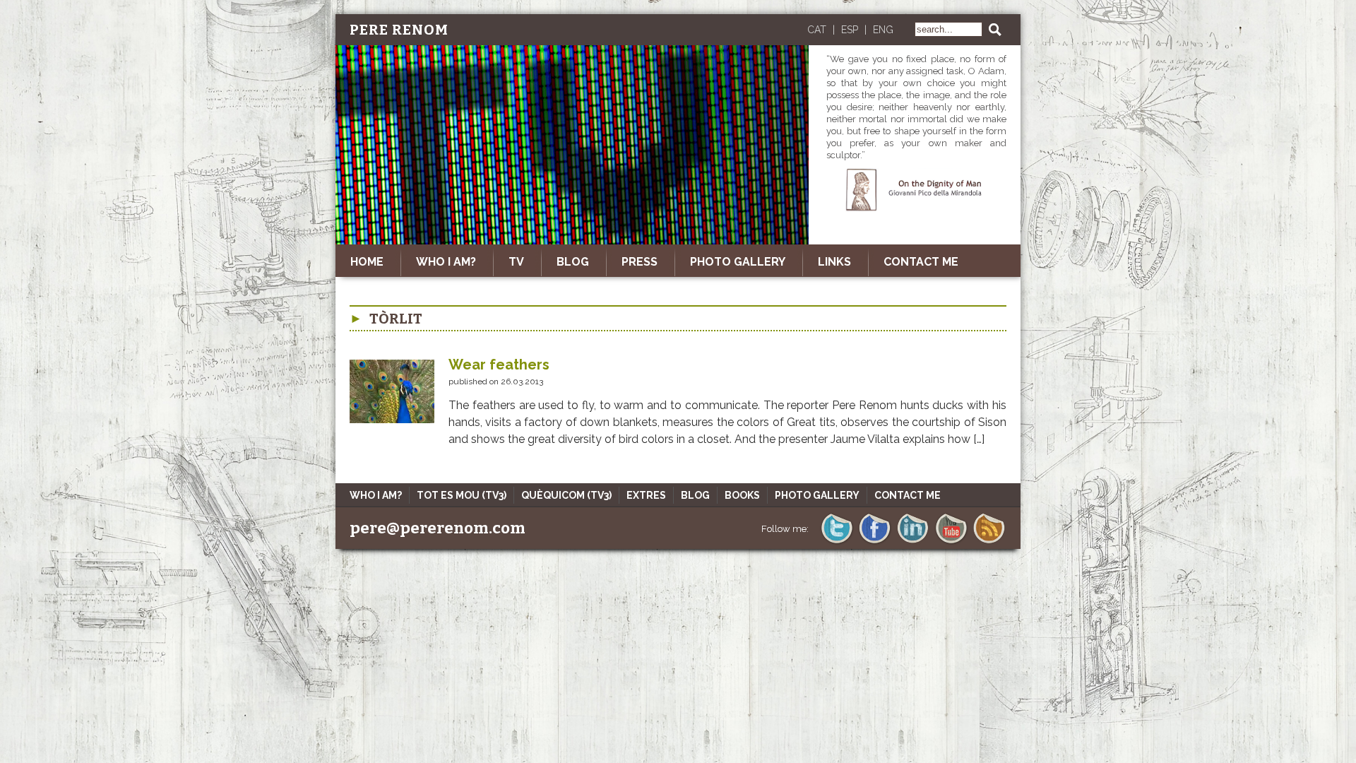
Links (834, 261)
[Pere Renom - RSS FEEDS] (989, 542)
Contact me (921, 261)
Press (640, 261)
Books (742, 495)
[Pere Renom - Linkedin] (913, 542)
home (366, 261)
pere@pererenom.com (437, 528)
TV (516, 261)
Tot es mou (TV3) (461, 495)
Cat (816, 29)
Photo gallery (737, 261)
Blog (695, 495)
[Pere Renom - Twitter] (836, 542)
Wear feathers (498, 364)
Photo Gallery (817, 495)
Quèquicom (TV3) (566, 495)
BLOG (573, 261)
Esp (849, 29)
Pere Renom (399, 29)
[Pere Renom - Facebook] (874, 542)
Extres (646, 495)
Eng (883, 29)
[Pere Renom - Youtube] (951, 542)
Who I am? (446, 261)
